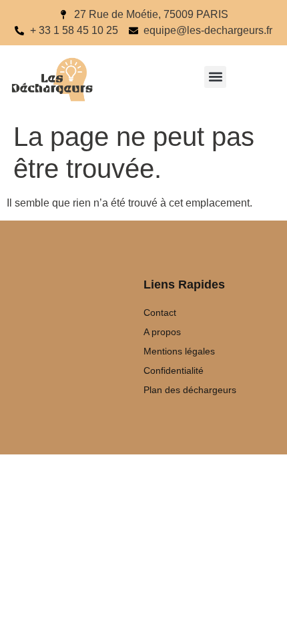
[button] (215, 77)
